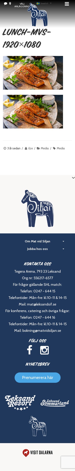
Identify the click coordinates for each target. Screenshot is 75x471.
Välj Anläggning (22, 5)
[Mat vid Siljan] (38, 20)
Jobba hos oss (37, 249)
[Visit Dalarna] (38, 453)
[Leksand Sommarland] (55, 403)
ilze (30, 148)
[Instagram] (44, 350)
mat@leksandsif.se (41, 304)
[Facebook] (29, 350)
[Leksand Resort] (20, 403)
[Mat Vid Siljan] (37, 426)
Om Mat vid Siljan (37, 241)
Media (45, 148)
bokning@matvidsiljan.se (41, 330)
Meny (68, 3)
